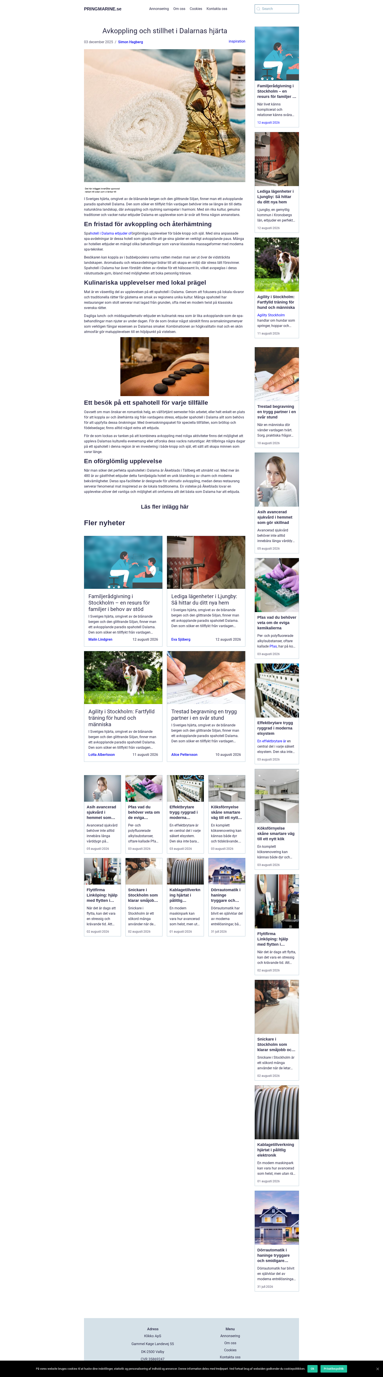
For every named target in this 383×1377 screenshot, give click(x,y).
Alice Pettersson (184, 755)
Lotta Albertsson (101, 755)
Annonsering (159, 9)
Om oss (179, 9)
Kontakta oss (217, 9)
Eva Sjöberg (180, 639)
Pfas (273, 646)
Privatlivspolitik (334, 1368)
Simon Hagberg (130, 42)
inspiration (237, 41)
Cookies (196, 9)
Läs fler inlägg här (165, 507)
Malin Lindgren (100, 639)
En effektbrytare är (271, 741)
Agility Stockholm (271, 315)
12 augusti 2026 (268, 122)
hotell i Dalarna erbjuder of (111, 233)
